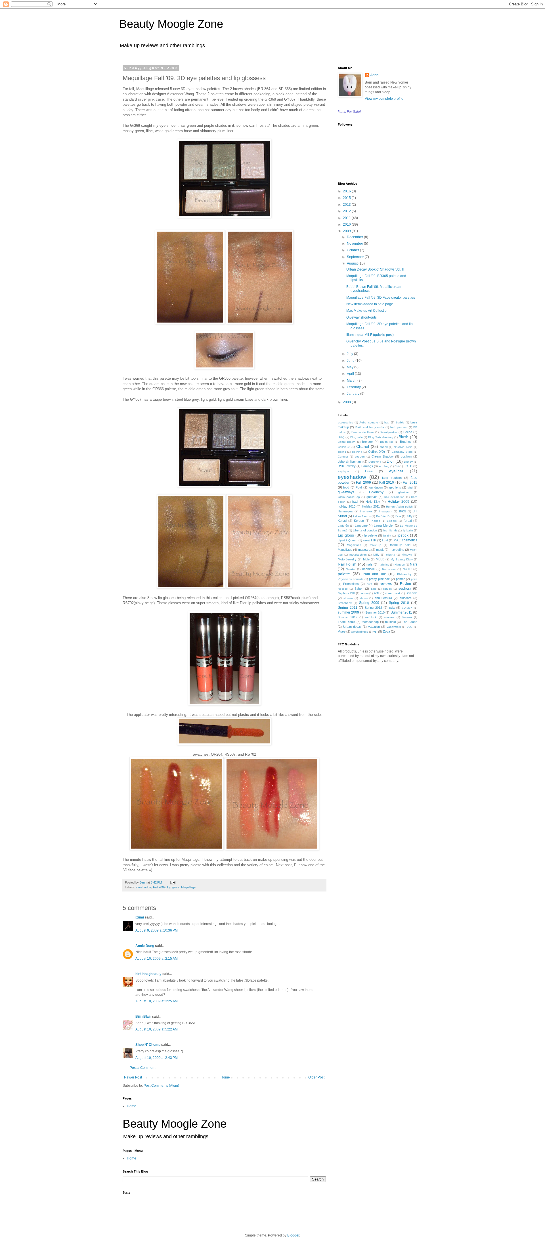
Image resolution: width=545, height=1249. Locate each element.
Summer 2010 (375, 612)
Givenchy (376, 492)
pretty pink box (379, 579)
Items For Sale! (349, 112)
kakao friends (362, 516)
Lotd (385, 540)
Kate (398, 516)
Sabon (359, 588)
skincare (406, 598)
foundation (375, 487)
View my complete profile (384, 99)
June (351, 361)
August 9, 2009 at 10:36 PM (156, 930)
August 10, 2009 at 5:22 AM (156, 1029)
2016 (347, 191)
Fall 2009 (159, 887)
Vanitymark (394, 626)
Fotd (359, 487)
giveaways (346, 492)
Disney (408, 461)
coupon (360, 456)
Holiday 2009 (398, 502)
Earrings (367, 466)
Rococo (343, 588)
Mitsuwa (407, 554)
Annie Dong (144, 946)
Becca (407, 432)
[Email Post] (172, 882)
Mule (366, 559)
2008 (347, 402)
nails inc (384, 564)
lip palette (370, 535)
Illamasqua (345, 511)
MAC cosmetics (405, 540)
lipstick (402, 535)
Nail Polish (347, 564)
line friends (390, 530)
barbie (400, 422)
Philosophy (404, 574)
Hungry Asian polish (399, 506)
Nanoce (400, 564)
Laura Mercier (383, 525)
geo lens (395, 487)
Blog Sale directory (380, 437)
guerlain (371, 496)
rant (369, 583)
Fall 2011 (410, 483)
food (346, 487)
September (356, 257)
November (355, 244)
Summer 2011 (401, 612)
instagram (385, 511)
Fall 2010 (386, 483)
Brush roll (386, 441)
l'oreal (408, 520)
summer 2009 (348, 612)
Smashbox (345, 602)
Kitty (409, 516)
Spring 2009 (369, 603)
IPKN (402, 511)
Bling (341, 437)
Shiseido (411, 593)
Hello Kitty (373, 501)
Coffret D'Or (376, 451)
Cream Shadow (383, 456)
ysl (375, 631)
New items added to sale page (369, 304)
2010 (347, 224)
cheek (384, 446)
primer (400, 579)
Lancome (361, 525)
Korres (376, 520)
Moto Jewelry (347, 559)
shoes (364, 598)
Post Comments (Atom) (161, 1086)
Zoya (386, 631)
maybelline (397, 549)
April (351, 374)
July (350, 354)
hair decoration (394, 496)
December (355, 237)
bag (386, 422)
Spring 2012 (373, 607)
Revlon (405, 584)
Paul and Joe (374, 574)
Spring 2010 (399, 603)
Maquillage (188, 887)
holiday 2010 (346, 506)
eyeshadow (143, 887)
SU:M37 (407, 607)
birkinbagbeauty (148, 974)
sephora (405, 589)
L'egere (392, 520)
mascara (364, 549)
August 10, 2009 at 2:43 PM (156, 1058)
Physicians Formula (350, 579)
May (350, 367)
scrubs (387, 588)
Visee (341, 631)
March (352, 381)
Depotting (374, 461)
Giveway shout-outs (361, 317)
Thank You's (346, 622)
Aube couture (368, 422)
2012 (347, 211)
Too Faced (409, 622)
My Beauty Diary (401, 559)
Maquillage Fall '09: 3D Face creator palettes (380, 298)
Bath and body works (369, 427)
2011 (347, 218)
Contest (343, 456)
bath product (398, 427)
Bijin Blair (143, 1017)
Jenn (374, 75)
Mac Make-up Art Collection (367, 311)
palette (344, 573)
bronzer (367, 441)
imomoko (366, 511)
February (354, 387)
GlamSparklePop (349, 496)
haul (355, 501)
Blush (403, 437)
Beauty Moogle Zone (171, 24)
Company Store (402, 451)
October (353, 250)
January (353, 394)
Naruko (350, 569)
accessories (345, 422)
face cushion (391, 477)
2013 (347, 205)
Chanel (362, 446)
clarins (342, 451)
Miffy (376, 554)
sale (373, 588)
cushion (406, 456)
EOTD (408, 466)
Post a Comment (142, 1068)
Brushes (406, 441)
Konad (342, 520)
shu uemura (383, 598)
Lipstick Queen (347, 540)
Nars (413, 564)
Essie (369, 471)
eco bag (384, 466)
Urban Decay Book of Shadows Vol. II (375, 269)
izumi (139, 917)
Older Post (316, 1077)
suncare (389, 617)
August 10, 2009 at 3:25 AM (156, 1001)
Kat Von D (383, 516)
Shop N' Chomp (147, 1045)
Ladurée (343, 525)
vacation (374, 626)
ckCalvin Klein (403, 446)
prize (414, 579)
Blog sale (356, 437)
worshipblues (359, 631)
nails (369, 564)
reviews (386, 584)
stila (392, 607)
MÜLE (380, 559)
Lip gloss (173, 887)
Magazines (354, 544)
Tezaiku (407, 617)
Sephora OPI (346, 593)
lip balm (408, 530)
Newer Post (133, 1077)
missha (390, 554)
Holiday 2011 (371, 506)
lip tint (387, 535)
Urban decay (352, 626)
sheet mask (392, 593)
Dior (390, 461)
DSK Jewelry (347, 466)
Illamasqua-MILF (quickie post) (370, 335)
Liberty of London (365, 530)
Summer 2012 (347, 617)
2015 (347, 198)
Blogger (293, 1235)
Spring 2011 (347, 608)
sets (377, 593)
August (353, 263)
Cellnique (344, 446)
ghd (410, 487)
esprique (343, 471)
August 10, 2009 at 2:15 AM (156, 959)
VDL (409, 626)
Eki (397, 466)
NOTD (407, 569)
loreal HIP (369, 540)
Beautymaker (388, 432)
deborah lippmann (350, 461)
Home (225, 1077)
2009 (347, 231)
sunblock (370, 617)
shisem (348, 598)
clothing (357, 451)
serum (364, 593)
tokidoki (390, 622)
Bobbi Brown (346, 441)
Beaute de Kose (362, 432)
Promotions (351, 583)
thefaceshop (370, 622)
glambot (403, 492)
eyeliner (396, 471)
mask (380, 549)
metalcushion (358, 554)
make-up (375, 544)
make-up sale (400, 544)
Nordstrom (388, 569)
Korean (359, 520)
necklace (368, 569)
